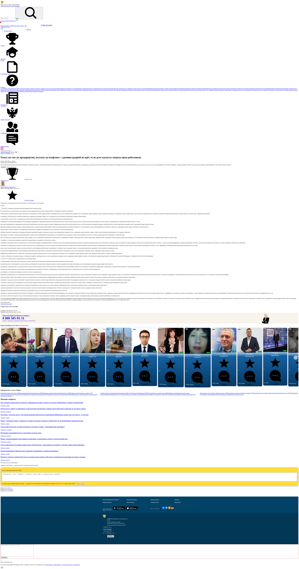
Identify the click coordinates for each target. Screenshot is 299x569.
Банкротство (63, 88)
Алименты (32, 88)
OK (2, 567)
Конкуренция (255, 88)
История (249, 88)
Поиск (19, 325)
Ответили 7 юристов (6, 430)
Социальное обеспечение (225, 90)
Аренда (48, 88)
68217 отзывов (29, 200)
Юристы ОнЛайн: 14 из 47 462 (9, 325)
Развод (188, 90)
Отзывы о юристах (107, 502)
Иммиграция (201, 88)
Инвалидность (209, 88)
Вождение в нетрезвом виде (94, 88)
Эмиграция (23, 91)
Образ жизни (117, 90)
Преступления (169, 90)
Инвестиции (216, 88)
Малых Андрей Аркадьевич (8, 187)
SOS (2, 28)
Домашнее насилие (132, 88)
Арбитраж (43, 88)
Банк (58, 88)
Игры (196, 88)
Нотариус (111, 90)
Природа (175, 90)
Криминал (3, 90)
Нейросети (86, 90)
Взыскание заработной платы (10, 393)
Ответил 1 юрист (5, 405)
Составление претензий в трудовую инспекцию (181, 394)
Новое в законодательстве (96, 90)
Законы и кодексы (155, 499)
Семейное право (213, 90)
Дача (117, 88)
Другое (139, 88)
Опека (135, 90)
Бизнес (69, 88)
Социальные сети (236, 90)
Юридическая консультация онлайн (10, 6)
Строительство (256, 90)
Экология (17, 91)
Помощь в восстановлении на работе (81, 393)
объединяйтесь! (16, 4)
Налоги (66, 90)
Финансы (295, 90)
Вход (2, 23)
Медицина (31, 90)
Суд (261, 90)
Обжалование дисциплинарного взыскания (84, 394)
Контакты (177, 499)
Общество (131, 90)
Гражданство (112, 88)
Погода (144, 90)
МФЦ (62, 90)
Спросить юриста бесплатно (8, 21)
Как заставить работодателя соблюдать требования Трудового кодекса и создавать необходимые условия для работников (42, 403)
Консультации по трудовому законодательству (213, 393)
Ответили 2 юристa (6, 411)
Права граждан (161, 90)
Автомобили (4, 88)
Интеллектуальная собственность (229, 88)
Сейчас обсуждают (15, 25)
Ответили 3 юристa (6, 442)
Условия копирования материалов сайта (116, 525)
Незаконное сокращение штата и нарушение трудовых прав (21, 433)
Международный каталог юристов (111, 499)
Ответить (3, 167)
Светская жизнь (198, 90)
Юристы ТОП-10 (5, 25)
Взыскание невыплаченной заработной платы (56, 393)
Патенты (139, 90)
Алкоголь (38, 88)
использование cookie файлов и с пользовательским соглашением (62, 564)
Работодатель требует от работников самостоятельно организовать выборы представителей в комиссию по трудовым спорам (43, 409)
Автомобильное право (14, 88)
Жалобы (146, 88)
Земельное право (190, 88)
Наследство (71, 90)
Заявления (182, 88)
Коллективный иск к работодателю (157, 393)
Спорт (243, 90)
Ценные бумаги (5, 91)
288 (12, 489)
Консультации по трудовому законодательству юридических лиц (271, 393)
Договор (120, 88)
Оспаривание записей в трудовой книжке (58, 394)
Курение (14, 90)
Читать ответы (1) (11, 167)
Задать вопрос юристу (6, 304)
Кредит (295, 88)
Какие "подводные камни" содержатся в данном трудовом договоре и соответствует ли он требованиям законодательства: (42, 421)
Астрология (54, 88)
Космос (287, 88)
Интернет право (242, 88)
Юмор (27, 91)
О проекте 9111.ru (155, 502)
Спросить (13, 385)
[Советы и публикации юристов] (2, 3)
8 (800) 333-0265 (46, 25)
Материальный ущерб (22, 90)
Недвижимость (79, 90)
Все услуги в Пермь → (7, 396)
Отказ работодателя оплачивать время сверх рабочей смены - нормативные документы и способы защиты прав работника (42, 445)
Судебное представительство (138, 393)
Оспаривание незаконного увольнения (12, 394)
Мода (48, 90)
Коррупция (282, 88)
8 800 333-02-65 (60, 483)
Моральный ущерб (55, 90)
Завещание (162, 88)
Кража (291, 88)
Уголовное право (288, 90)
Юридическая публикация (36, 91)
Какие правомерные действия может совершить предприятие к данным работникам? (30, 451)
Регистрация (25, 325)
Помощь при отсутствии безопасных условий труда (126, 394)
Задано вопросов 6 (6, 152)
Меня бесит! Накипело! (40, 90)
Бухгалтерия (74, 88)
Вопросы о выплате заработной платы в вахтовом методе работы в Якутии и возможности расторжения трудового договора (43, 457)
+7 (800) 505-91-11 (107, 527)
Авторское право (24, 88)
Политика (149, 90)
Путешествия (182, 90)
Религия (192, 90)
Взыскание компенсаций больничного (30, 393)
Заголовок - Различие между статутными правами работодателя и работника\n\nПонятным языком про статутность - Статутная (44, 415)
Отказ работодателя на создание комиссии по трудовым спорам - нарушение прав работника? (33, 427)
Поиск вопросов (130, 502)
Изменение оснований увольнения (35, 394)
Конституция (263, 88)
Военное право (82, 88)
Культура (9, 90)
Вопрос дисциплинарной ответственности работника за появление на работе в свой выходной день (34, 439)
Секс (207, 90)
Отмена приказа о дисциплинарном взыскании (114, 393)
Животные (152, 88)
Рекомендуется (4, 180)
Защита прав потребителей (172, 88)
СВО (204, 90)
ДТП (143, 88)
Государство (105, 88)
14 (10, 488)
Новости (105, 90)
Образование (124, 90)
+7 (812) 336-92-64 (107, 531)
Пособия (154, 90)
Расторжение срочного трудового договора (240, 393)
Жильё (157, 88)
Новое (23, 25)
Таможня (265, 90)
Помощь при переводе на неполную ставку (154, 394)
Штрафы (11, 91)
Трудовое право (279, 90)
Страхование (248, 90)
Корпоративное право (273, 88)
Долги (125, 88)
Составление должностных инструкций (231, 394)
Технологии (271, 90)
